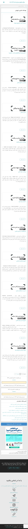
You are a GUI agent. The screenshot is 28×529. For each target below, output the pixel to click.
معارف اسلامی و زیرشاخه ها (20, 350)
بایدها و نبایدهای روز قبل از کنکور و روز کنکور (18, 404)
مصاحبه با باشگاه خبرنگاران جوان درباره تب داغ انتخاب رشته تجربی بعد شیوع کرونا (14, 413)
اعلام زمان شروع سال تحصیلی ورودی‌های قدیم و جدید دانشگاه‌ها (14, 415)
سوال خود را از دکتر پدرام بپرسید (14, 424)
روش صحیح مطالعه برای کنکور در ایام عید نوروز (17, 406)
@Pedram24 (14, 498)
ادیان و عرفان (23, 112)
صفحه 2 (17, 374)
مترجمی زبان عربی (22, 201)
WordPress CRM (9, 527)
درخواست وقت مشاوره (14, 468)
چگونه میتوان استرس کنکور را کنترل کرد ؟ (19, 420)
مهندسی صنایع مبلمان (21, 82)
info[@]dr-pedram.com (14, 502)
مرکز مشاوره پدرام (17, 2)
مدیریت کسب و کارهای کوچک (20, 23)
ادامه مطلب (22, 40)
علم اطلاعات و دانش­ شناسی (20, 231)
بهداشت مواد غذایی (22, 172)
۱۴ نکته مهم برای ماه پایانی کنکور (20, 417)
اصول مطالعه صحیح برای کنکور (20, 408)
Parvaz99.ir (14, 516)
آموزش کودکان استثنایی (21, 261)
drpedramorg (14, 512)
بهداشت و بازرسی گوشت (21, 142)
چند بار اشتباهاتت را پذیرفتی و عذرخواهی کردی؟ (17, 410)
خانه (26, 6)
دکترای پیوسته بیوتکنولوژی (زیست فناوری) (17, 53)
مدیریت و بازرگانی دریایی (21, 291)
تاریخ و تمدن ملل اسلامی (21, 320)
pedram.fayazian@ (14, 507)
